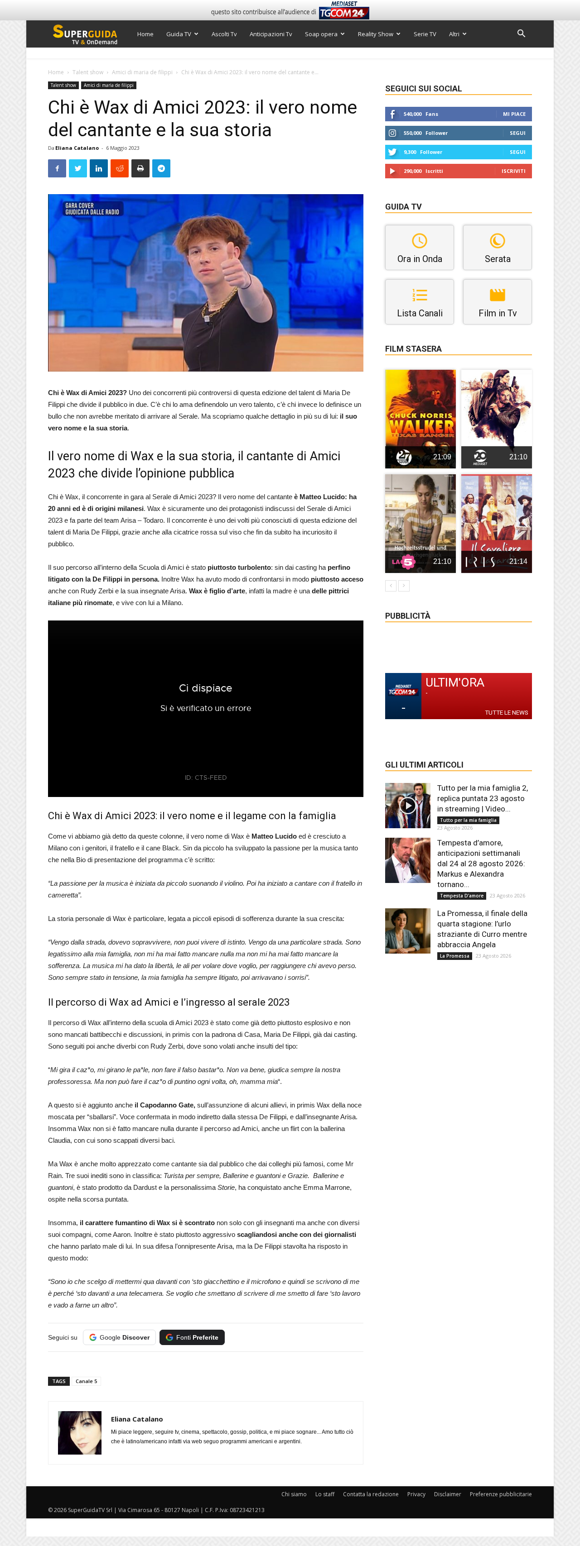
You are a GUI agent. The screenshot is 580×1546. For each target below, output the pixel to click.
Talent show (87, 72)
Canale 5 (86, 1381)
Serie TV (425, 34)
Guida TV (178, 34)
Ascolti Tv (224, 34)
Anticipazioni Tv (271, 34)
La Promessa (454, 956)
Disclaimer (447, 1494)
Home (145, 34)
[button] (521, 34)
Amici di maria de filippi (142, 72)
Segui (518, 132)
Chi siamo (294, 1494)
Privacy (416, 1494)
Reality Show (375, 34)
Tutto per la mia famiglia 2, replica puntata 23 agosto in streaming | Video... (482, 798)
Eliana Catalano (77, 147)
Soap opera (321, 34)
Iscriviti (514, 170)
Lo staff (324, 1494)
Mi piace (514, 113)
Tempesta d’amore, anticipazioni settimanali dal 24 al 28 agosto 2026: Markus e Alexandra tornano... (481, 863)
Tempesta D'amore (461, 895)
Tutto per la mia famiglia (468, 820)
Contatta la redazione (371, 1494)
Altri (454, 34)
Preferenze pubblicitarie (501, 1494)
